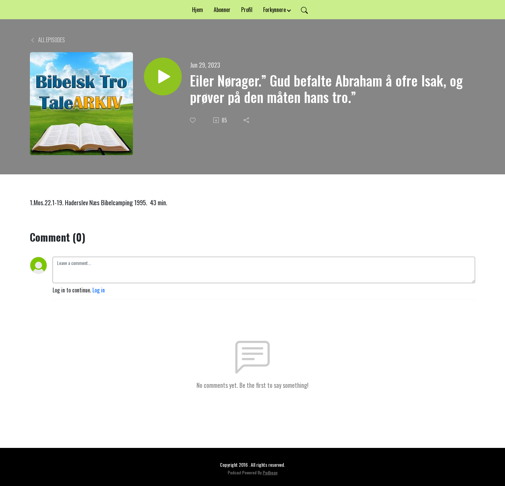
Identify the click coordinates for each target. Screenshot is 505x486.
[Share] (247, 120)
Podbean (270, 472)
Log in (98, 290)
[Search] (304, 9)
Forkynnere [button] (274, 9)
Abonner (222, 9)
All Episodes (51, 40)
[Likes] (193, 120)
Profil (246, 9)
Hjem (197, 9)
